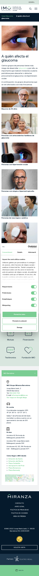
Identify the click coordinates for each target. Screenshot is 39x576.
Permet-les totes (19, 314)
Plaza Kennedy (14, 470)
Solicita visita (19, 547)
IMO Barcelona (9, 373)
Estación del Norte (15, 461)
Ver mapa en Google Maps (17, 397)
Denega (19, 327)
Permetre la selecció (19, 321)
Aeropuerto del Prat (16, 465)
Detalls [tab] (19, 252)
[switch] (34, 293)
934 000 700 (14, 393)
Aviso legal (19, 506)
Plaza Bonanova (14, 468)
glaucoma (23, 68)
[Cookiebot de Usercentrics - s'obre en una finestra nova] (28, 247)
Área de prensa (19, 516)
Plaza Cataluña (14, 463)
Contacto (19, 503)
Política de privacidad (19, 510)
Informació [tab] (32, 252)
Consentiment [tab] (7, 252)
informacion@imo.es (20, 395)
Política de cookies (19, 513)
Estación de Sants (15, 459)
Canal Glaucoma (7, 16)
